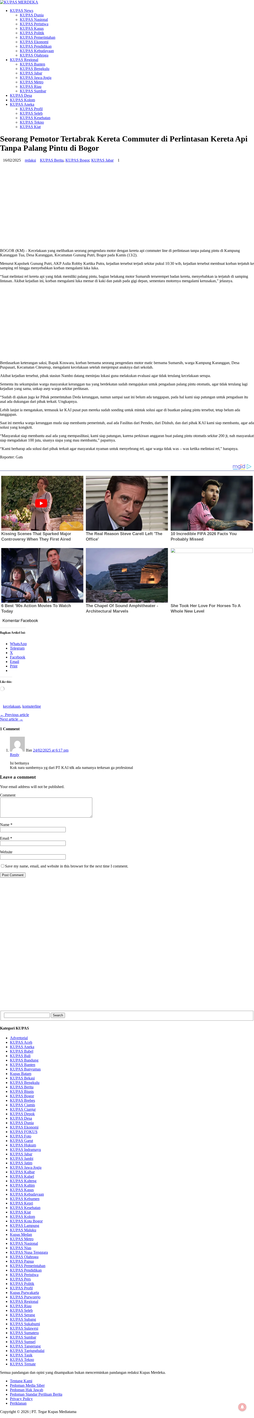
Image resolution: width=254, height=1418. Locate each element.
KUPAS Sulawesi (24, 1328)
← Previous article (14, 715)
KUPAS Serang (22, 1315)
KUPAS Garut (21, 1141)
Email (5, 838)
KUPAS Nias (20, 1248)
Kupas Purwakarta (24, 1292)
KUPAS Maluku (23, 1230)
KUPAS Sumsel (22, 1342)
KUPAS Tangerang (25, 1346)
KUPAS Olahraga (34, 55)
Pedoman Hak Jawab (26, 1390)
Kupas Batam (20, 1074)
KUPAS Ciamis (22, 1105)
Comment (7, 795)
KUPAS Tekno (32, 122)
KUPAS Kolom (22, 100)
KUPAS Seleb (31, 113)
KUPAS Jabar (31, 73)
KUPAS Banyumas (25, 1069)
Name (5, 825)
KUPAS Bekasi (22, 1078)
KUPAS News (21, 10)
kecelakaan (11, 706)
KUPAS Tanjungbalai (27, 1351)
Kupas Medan (21, 1234)
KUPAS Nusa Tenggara (29, 1252)
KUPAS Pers (20, 1279)
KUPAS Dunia (32, 15)
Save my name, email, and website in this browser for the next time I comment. (66, 866)
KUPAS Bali (20, 1056)
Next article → (11, 719)
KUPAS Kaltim (22, 1185)
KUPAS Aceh (21, 1042)
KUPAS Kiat (30, 127)
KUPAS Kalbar (22, 1172)
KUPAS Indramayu (25, 1149)
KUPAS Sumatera (24, 1333)
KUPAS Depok (22, 1114)
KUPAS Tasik (21, 1355)
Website (6, 852)
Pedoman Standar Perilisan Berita (36, 1394)
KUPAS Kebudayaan (37, 51)
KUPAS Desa (21, 95)
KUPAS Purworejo (25, 1297)
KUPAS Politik (32, 33)
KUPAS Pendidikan (36, 46)
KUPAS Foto (20, 1136)
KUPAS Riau (30, 86)
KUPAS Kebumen (24, 1199)
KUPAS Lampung (24, 1225)
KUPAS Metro (31, 82)
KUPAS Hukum (23, 1145)
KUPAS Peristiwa (34, 24)
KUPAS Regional (24, 60)
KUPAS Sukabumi (25, 1324)
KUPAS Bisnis (22, 1091)
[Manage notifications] (242, 1407)
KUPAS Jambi (21, 1158)
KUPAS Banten (32, 64)
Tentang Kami (21, 1381)
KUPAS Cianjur (23, 1109)
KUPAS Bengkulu (34, 69)
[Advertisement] (127, 209)
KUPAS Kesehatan (35, 118)
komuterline (31, 706)
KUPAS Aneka (22, 104)
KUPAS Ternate (23, 1364)
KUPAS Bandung (24, 1060)
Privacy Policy (21, 1399)
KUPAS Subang (23, 1319)
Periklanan (18, 1403)
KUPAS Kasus (32, 28)
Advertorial (19, 1038)
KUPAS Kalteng (23, 1181)
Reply (14, 755)
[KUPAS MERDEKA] (127, 2)
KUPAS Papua (22, 1261)
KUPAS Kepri (21, 1203)
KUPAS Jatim (21, 1163)
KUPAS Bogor (77, 160)
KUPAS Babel (21, 1051)
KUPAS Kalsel (22, 1176)
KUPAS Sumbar (33, 91)
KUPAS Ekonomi (34, 42)
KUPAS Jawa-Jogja (35, 77)
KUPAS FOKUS (23, 1132)
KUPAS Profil (31, 109)
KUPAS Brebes (22, 1100)
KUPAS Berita (52, 160)
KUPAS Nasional (34, 19)
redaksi (30, 160)
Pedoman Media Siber (27, 1385)
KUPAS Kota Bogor (26, 1221)
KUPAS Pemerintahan (37, 37)
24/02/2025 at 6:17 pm (50, 750)
